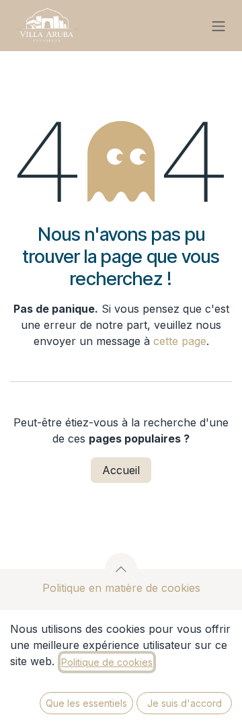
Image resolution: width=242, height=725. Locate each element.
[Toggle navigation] (218, 25)
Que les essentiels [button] (86, 703)
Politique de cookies (107, 662)
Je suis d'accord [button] (184, 703)
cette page (179, 341)
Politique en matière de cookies (121, 588)
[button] (121, 569)
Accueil (121, 470)
